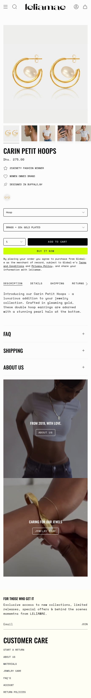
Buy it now (45, 251)
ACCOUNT (8, 685)
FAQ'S (7, 678)
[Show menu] (5, 7)
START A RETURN (13, 649)
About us (13, 367)
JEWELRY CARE (12, 671)
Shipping (13, 350)
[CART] (85, 7)
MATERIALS (10, 664)
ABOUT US (9, 657)
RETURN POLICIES (14, 692)
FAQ (7, 334)
